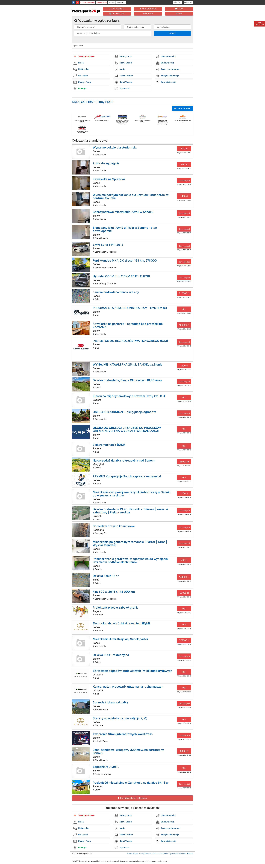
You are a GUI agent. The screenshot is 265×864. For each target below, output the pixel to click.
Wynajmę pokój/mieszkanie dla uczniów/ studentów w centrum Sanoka (131, 196)
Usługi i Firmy (84, 82)
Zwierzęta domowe (169, 69)
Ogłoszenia (77, 46)
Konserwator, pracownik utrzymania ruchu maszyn (128, 686)
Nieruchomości (167, 56)
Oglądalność (173, 854)
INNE (180, 14)
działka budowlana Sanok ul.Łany (116, 292)
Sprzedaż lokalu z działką (110, 702)
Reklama (112, 2)
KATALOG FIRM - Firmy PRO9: (93, 102)
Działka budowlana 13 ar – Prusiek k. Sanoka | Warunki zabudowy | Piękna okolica (130, 510)
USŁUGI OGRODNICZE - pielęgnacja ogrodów (124, 412)
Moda (122, 69)
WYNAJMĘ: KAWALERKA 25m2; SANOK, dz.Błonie (127, 364)
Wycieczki (124, 88)
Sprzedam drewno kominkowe (114, 526)
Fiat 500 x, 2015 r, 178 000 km (114, 591)
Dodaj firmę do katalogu (148, 854)
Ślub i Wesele (125, 82)
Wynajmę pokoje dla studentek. (115, 147)
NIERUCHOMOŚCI (149, 9)
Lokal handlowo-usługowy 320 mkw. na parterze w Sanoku (128, 751)
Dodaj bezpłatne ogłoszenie (133, 798)
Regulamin (164, 854)
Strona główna (132, 854)
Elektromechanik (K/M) (109, 444)
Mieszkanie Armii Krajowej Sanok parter (120, 639)
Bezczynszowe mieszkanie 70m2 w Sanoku (123, 212)
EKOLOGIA (149, 14)
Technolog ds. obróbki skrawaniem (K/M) (121, 623)
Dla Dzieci (83, 76)
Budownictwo (167, 63)
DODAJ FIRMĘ (183, 108)
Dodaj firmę (102, 2)
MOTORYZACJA (117, 9)
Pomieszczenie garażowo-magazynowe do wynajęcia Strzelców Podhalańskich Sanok (130, 560)
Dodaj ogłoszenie (88, 2)
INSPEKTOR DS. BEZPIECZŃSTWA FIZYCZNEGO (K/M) (130, 341)
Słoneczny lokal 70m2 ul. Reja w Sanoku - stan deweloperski (125, 229)
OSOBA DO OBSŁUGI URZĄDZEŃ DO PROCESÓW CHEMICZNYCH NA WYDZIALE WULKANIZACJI (127, 429)
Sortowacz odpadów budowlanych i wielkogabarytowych (132, 671)
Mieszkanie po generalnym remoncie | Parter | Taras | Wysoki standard (130, 543)
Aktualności (121, 2)
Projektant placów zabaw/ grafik (115, 607)
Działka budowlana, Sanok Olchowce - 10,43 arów (127, 380)
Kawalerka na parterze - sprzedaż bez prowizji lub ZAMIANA (128, 325)
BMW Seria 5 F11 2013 (108, 244)
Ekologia (82, 88)
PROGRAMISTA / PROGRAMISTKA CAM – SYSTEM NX (130, 308)
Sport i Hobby (126, 76)
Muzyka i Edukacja (169, 76)
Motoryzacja (125, 56)
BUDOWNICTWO (117, 14)
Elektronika (83, 69)
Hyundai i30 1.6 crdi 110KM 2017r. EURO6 (121, 276)
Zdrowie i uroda (168, 82)
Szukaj (172, 33)
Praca (81, 63)
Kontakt (190, 854)
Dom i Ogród (125, 63)
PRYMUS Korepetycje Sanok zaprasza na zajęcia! (127, 476)
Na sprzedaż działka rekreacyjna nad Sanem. (124, 460)
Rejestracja (188, 2)
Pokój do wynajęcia (106, 163)
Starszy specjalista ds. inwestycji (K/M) (120, 718)
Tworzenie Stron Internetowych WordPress (123, 734)
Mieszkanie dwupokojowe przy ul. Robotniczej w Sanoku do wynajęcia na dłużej (132, 493)
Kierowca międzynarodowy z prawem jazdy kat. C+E (129, 396)
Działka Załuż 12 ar (106, 576)
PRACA (180, 9)
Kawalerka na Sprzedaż (109, 179)
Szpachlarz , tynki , (106, 767)
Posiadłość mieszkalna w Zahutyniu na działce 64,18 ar (131, 782)
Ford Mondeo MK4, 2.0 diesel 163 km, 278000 (125, 260)
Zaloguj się (177, 2)
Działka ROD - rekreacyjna (111, 655)
